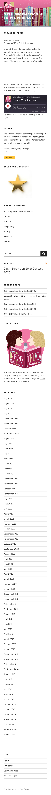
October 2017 (10, 724)
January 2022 (9, 474)
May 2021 (8, 509)
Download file (10, 115)
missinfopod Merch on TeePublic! (18, 211)
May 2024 (8, 408)
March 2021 (9, 519)
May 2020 (8, 569)
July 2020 (8, 559)
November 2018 (11, 659)
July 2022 (8, 444)
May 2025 (8, 398)
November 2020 (11, 539)
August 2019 (9, 614)
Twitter (7, 242)
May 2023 (8, 414)
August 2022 (9, 439)
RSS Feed (9, 263)
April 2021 (8, 514)
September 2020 (11, 549)
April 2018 (8, 694)
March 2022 (9, 464)
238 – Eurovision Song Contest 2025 (20, 291)
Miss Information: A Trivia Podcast (23, 16)
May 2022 (8, 454)
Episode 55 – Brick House (18, 43)
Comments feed (11, 771)
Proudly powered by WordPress (16, 789)
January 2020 (9, 589)
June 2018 (8, 684)
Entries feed (9, 766)
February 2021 (10, 524)
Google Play (9, 227)
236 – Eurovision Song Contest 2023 (20, 309)
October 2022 (10, 429)
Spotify (7, 231)
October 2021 (10, 489)
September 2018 (11, 669)
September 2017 (11, 729)
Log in (6, 761)
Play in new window (25, 115)
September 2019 (11, 609)
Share (43, 111)
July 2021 (8, 499)
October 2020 (10, 544)
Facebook (8, 236)
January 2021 (9, 529)
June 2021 (8, 504)
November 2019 (11, 599)
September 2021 (11, 494)
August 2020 (9, 554)
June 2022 (8, 449)
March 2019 (9, 639)
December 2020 (11, 534)
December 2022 (11, 419)
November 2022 (11, 424)
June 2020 (8, 564)
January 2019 (9, 649)
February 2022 (10, 469)
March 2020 (9, 579)
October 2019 (10, 604)
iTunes (7, 217)
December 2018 (11, 654)
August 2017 (9, 734)
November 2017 (11, 719)
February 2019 (10, 644)
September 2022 (11, 433)
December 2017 (11, 714)
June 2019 (8, 624)
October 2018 (10, 664)
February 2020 (10, 584)
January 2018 (9, 709)
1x (19, 107)
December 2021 (11, 479)
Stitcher (7, 222)
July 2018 (8, 679)
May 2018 (8, 689)
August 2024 (9, 403)
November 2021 (11, 484)
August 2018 (9, 674)
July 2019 (8, 619)
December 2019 (11, 594)
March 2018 (9, 699)
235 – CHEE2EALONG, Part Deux (18, 314)
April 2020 (8, 574)
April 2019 (8, 634)
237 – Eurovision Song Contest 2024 (20, 304)
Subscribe (34, 111)
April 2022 (8, 459)
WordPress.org (10, 776)
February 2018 (10, 704)
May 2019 (8, 629)
